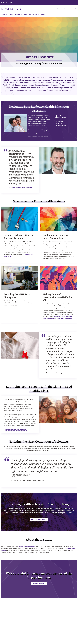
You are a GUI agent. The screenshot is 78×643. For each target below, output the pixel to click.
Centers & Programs (14, 14)
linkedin (31, 624)
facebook (31, 628)
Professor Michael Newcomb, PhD (20, 187)
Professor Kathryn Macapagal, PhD (16, 429)
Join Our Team (33, 14)
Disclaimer (28, 637)
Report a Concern (47, 637)
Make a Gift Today (38, 583)
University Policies (64, 633)
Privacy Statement (37, 637)
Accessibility (21, 637)
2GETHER (60, 123)
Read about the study (38, 520)
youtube (43, 624)
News (25, 14)
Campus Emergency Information (67, 625)
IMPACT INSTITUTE (11, 9)
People (3, 14)
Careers (61, 628)
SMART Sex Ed (62, 125)
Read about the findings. (41, 136)
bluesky (39, 624)
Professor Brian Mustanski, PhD (27, 546)
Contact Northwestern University (67, 630)
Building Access (63, 623)
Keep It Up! (61, 121)
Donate (43, 14)
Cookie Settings (57, 637)
